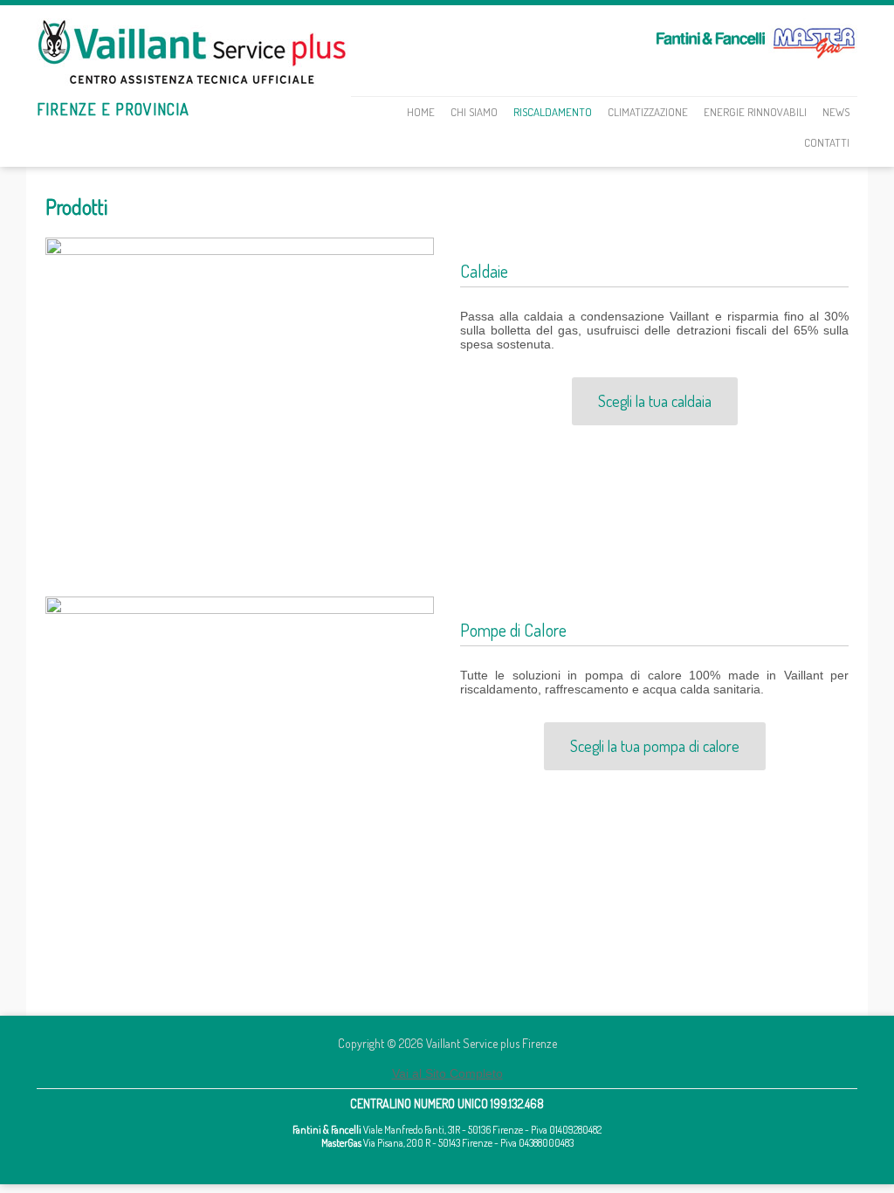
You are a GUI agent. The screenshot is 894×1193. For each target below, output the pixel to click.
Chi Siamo (474, 112)
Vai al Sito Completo (447, 1073)
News (835, 112)
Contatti (826, 142)
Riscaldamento (552, 112)
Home (421, 112)
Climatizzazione (648, 112)
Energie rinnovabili (755, 112)
